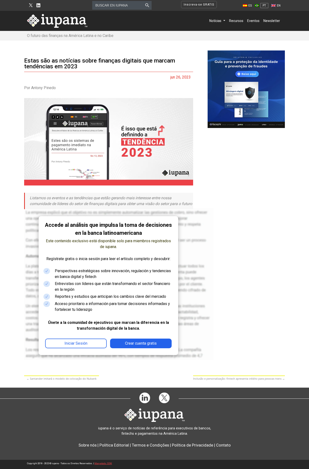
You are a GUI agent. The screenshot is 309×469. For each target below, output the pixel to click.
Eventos (253, 21)
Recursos (236, 21)
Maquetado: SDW (103, 463)
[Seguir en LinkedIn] (38, 5)
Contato (223, 445)
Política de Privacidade (192, 445)
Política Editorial (114, 445)
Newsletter (271, 21)
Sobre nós (87, 445)
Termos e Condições (150, 445)
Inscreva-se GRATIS (199, 4)
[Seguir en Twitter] (30, 5)
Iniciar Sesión (75, 343)
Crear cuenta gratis (141, 343)
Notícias (215, 21)
